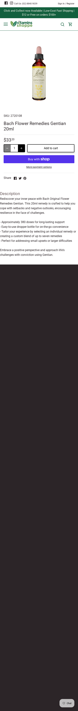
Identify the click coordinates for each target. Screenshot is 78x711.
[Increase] (21, 148)
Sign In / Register (66, 3)
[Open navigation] (6, 24)
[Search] (62, 24)
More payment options (39, 167)
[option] (39, 73)
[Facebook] (6, 3)
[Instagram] (11, 3)
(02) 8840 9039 (29, 3)
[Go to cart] (70, 24)
